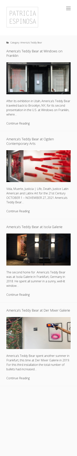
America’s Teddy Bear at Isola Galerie (34, 227)
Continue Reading (18, 123)
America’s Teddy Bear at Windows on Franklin (34, 53)
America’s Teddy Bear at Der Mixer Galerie (38, 310)
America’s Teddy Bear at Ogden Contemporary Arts (30, 141)
